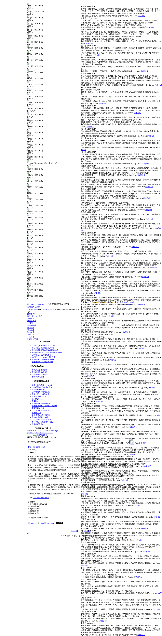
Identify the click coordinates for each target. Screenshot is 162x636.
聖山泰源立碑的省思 (40, 372)
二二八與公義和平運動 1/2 (42, 410)
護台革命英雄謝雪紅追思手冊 (43, 348)
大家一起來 (40, 447)
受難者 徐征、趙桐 (39, 396)
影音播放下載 (32, 339)
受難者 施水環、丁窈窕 (41, 415)
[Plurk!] (41, 523)
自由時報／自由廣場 (41, 498)
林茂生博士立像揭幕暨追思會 (43, 359)
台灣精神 (30, 323)
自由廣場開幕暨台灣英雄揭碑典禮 (45, 350)
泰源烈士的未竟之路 (40, 370)
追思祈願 (30, 318)
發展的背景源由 (38, 424)
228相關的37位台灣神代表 (42, 387)
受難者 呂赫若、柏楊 (40, 417)
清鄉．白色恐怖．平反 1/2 (42, 385)
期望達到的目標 (38, 408)
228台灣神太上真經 (34, 316)
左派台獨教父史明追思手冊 (42, 362)
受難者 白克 (36, 413)
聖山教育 (30, 332)
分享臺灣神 (31, 325)
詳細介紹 (141, 16)
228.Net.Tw (31, 309)
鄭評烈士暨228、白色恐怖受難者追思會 (47, 352)
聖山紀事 (30, 330)
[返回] (29, 533)
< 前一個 (74, 531)
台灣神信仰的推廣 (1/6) (41, 392)
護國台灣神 (31, 321)
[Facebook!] (32, 523)
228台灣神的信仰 (38, 390)
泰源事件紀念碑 (38, 377)
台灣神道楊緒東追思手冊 (41, 355)
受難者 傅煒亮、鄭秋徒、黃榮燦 (44, 406)
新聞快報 (30, 335)
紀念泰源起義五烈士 (40, 374)
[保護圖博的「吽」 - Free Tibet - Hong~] (42, 431)
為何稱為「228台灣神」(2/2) (43, 422)
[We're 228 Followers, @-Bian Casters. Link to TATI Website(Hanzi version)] (40, 433)
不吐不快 (45, 309)
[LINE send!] (49, 523)
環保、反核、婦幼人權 (40, 394)
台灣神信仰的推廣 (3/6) (41, 403)
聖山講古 (30, 328)
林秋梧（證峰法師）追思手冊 (43, 346)
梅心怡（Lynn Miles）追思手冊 (44, 357)
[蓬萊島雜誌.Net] (40, 435)
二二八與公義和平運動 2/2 (42, 420)
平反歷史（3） (37, 401)
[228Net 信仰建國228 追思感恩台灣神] (36, 307)
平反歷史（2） (37, 399)
